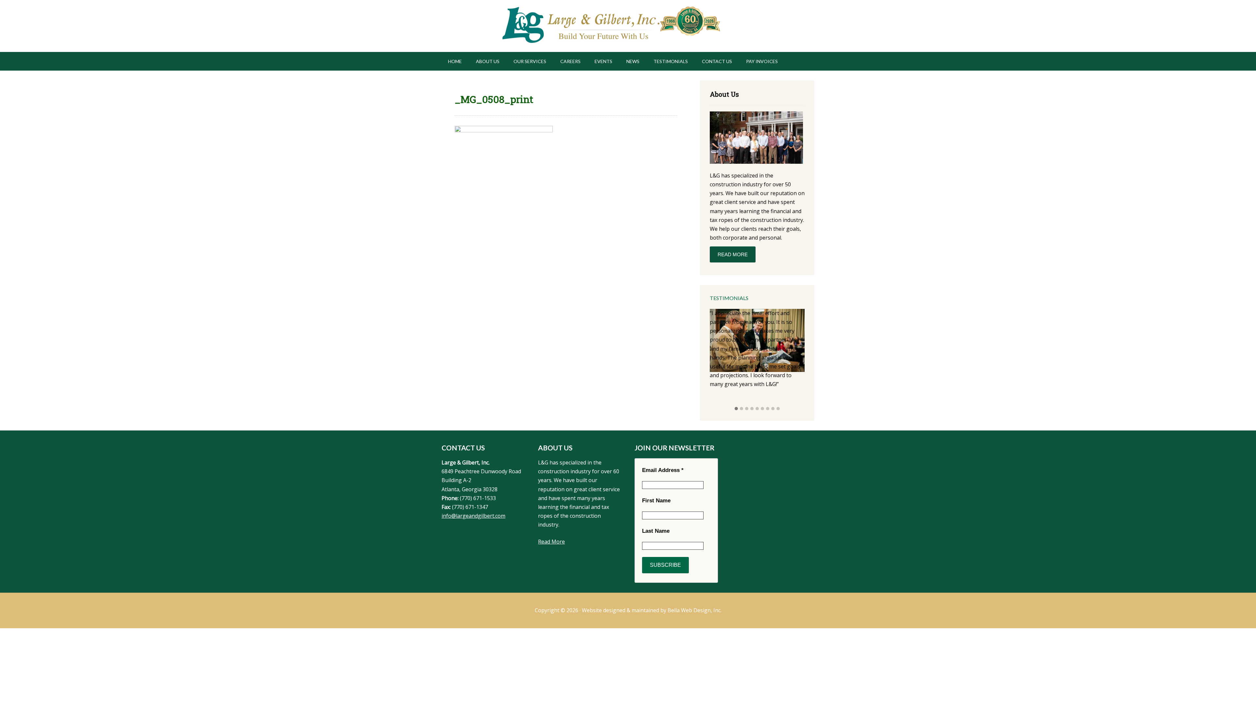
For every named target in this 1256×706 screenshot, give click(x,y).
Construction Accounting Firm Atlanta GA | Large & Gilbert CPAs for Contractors (580, 26)
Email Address (663, 470)
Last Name (656, 531)
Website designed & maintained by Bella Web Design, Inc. (652, 610)
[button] (736, 409)
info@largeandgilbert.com (473, 515)
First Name (656, 500)
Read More (733, 254)
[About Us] (756, 138)
